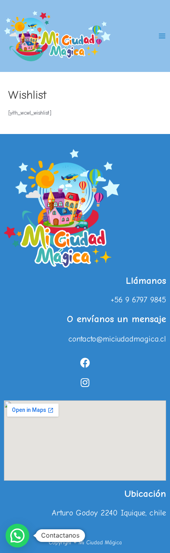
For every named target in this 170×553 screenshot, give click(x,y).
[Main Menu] (162, 35)
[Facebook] (85, 363)
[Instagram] (85, 383)
